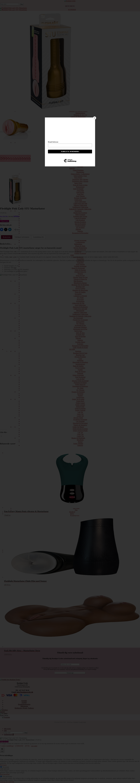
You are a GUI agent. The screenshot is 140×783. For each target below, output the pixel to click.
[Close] (94, 118)
